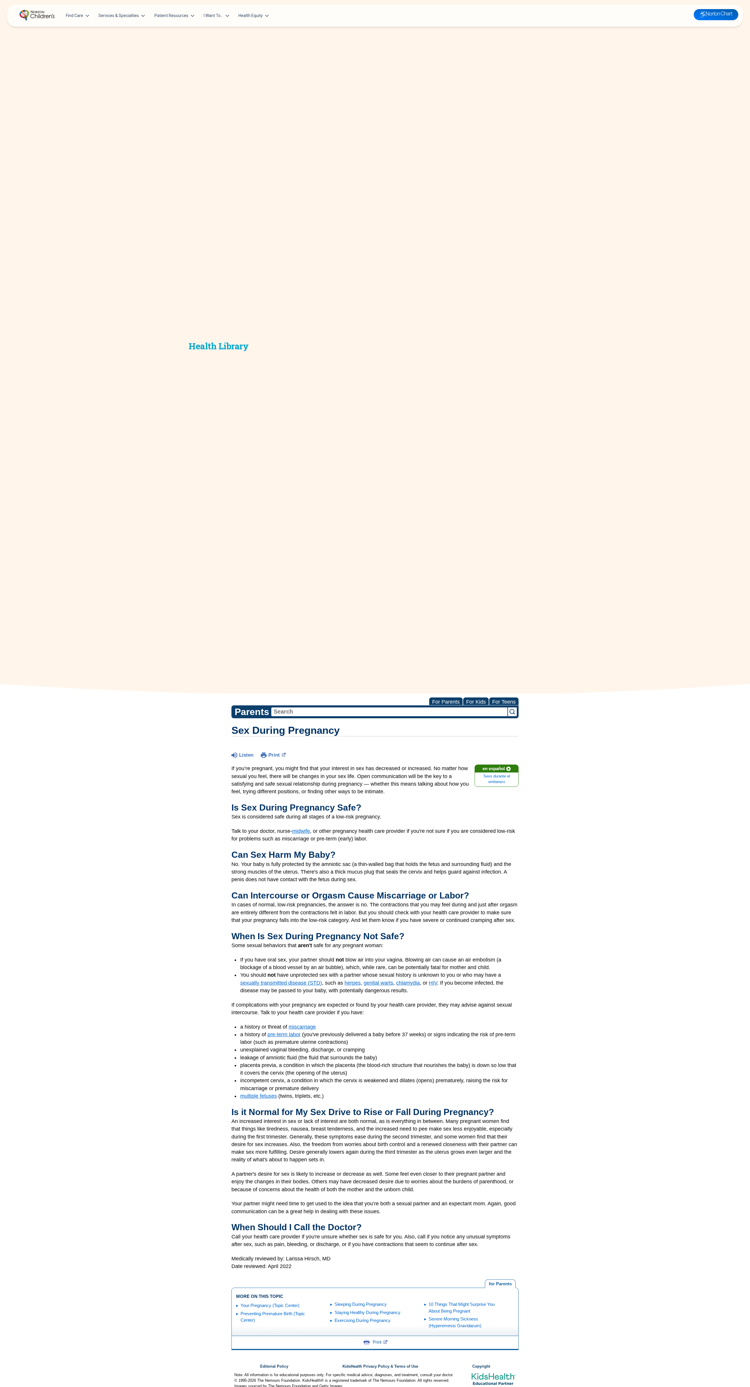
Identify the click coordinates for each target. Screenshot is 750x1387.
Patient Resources (171, 15)
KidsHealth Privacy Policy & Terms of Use (380, 1366)
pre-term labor (284, 1034)
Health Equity (250, 15)
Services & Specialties (118, 15)
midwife (301, 831)
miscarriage (302, 1027)
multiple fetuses (258, 1096)
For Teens (504, 702)
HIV (433, 983)
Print (274, 755)
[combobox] (389, 711)
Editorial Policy (274, 1366)
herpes (353, 983)
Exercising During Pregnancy (363, 1320)
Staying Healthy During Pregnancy (367, 1312)
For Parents (446, 702)
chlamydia (408, 983)
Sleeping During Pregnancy (361, 1304)
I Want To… (213, 15)
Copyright (481, 1366)
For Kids (476, 702)
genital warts (378, 983)
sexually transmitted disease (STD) (281, 983)
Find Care (74, 15)
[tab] (500, 1283)
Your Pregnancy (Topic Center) (270, 1305)
